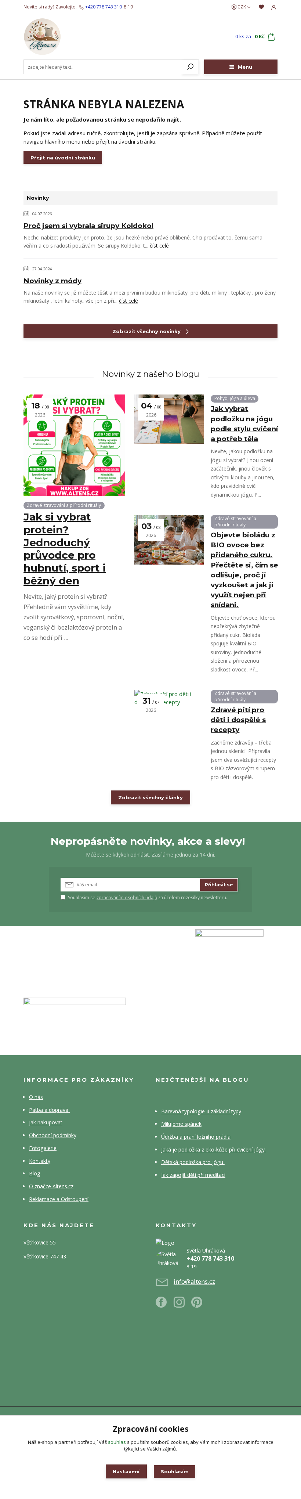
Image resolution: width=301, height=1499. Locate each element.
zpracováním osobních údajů (127, 897)
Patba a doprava (49, 1109)
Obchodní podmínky (52, 1135)
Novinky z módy (52, 281)
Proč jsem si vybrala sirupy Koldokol (88, 225)
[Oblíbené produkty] (261, 7)
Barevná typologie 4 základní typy (201, 1111)
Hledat (190, 67)
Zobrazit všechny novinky (146, 331)
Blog (34, 1173)
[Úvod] (65, 37)
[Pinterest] (196, 1304)
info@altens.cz (194, 1281)
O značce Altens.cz (51, 1186)
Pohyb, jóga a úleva (234, 398)
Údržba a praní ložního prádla (196, 1136)
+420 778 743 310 (103, 7)
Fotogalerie (43, 1148)
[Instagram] (183, 1304)
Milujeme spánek (181, 1123)
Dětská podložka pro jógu (193, 1162)
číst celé (159, 245)
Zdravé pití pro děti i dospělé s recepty (238, 720)
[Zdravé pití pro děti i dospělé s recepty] (169, 714)
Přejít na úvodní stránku (62, 158)
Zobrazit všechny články (150, 797)
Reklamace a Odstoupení (58, 1199)
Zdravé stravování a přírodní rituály (64, 505)
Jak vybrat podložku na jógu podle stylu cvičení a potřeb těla (244, 423)
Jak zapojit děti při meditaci (193, 1174)
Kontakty (39, 1160)
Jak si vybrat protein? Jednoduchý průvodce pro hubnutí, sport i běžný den (64, 549)
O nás (36, 1096)
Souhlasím (175, 1471)
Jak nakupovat (45, 1122)
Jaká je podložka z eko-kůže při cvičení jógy (213, 1149)
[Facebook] (165, 1304)
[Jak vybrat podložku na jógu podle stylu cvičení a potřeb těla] (169, 419)
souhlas (117, 1442)
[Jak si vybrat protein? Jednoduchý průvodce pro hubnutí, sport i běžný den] (74, 445)
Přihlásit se (219, 884)
